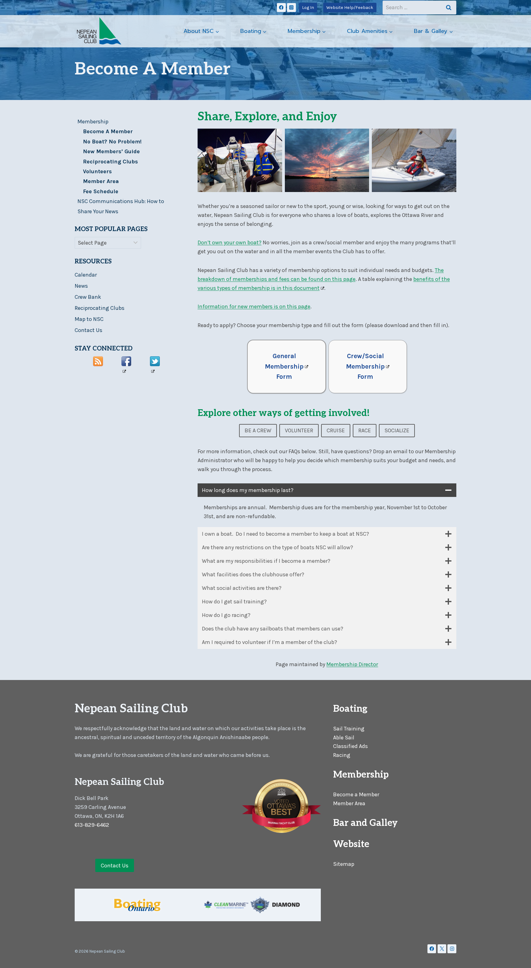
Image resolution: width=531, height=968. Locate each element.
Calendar (86, 274)
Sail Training (348, 728)
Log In (308, 7)
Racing (341, 755)
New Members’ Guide (111, 151)
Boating (350, 708)
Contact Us (88, 330)
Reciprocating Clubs (110, 161)
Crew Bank (88, 297)
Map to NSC (89, 319)
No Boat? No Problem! (112, 141)
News (81, 285)
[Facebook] (281, 7)
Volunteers (97, 171)
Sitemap (343, 864)
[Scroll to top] (517, 957)
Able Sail (343, 737)
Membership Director (352, 664)
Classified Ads (350, 746)
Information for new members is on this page (254, 306)
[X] (442, 948)
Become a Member (356, 794)
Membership (92, 121)
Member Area (101, 181)
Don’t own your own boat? (230, 242)
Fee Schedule (100, 191)
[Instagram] (291, 7)
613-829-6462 (92, 825)
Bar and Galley (365, 823)
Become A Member (108, 131)
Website (351, 844)
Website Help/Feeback (349, 7)
